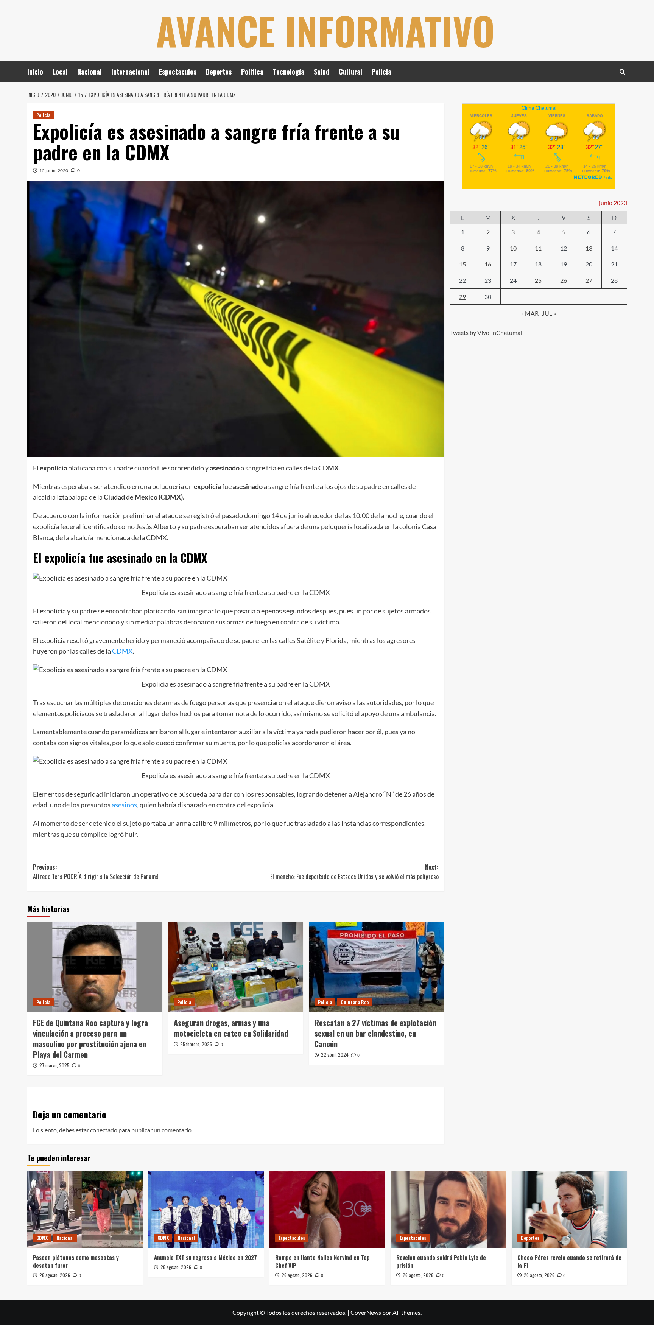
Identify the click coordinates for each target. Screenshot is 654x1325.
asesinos (124, 804)
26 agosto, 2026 (54, 1275)
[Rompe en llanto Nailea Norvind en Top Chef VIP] (327, 1209)
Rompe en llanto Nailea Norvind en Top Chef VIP (322, 1261)
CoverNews (365, 1312)
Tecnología (288, 71)
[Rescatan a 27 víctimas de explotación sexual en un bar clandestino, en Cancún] (376, 967)
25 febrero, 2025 (196, 1044)
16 (487, 264)
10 (513, 247)
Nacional (89, 71)
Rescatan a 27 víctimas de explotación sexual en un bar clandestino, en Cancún (375, 1033)
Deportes (219, 71)
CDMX (122, 651)
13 (588, 247)
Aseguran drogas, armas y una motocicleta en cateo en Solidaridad (231, 1028)
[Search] (622, 71)
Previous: (96, 872)
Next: (354, 872)
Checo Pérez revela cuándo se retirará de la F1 (569, 1261)
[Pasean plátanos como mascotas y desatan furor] (85, 1209)
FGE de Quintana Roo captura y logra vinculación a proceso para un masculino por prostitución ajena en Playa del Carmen (90, 1038)
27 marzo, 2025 (54, 1065)
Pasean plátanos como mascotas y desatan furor (76, 1261)
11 (538, 247)
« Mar (530, 312)
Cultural (350, 71)
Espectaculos (177, 71)
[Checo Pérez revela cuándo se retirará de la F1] (569, 1209)
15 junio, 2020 (53, 170)
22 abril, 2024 (335, 1054)
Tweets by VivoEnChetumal (486, 332)
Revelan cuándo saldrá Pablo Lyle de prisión (441, 1261)
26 (563, 279)
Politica (252, 71)
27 (588, 279)
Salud (321, 71)
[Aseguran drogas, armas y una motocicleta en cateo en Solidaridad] (235, 967)
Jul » (549, 312)
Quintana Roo (355, 1002)
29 (462, 296)
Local (60, 71)
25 (538, 279)
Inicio (35, 71)
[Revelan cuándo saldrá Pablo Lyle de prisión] (448, 1209)
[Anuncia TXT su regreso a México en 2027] (206, 1209)
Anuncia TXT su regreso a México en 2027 (205, 1257)
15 (462, 264)
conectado (103, 1129)
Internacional (130, 71)
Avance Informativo (325, 30)
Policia (381, 71)
